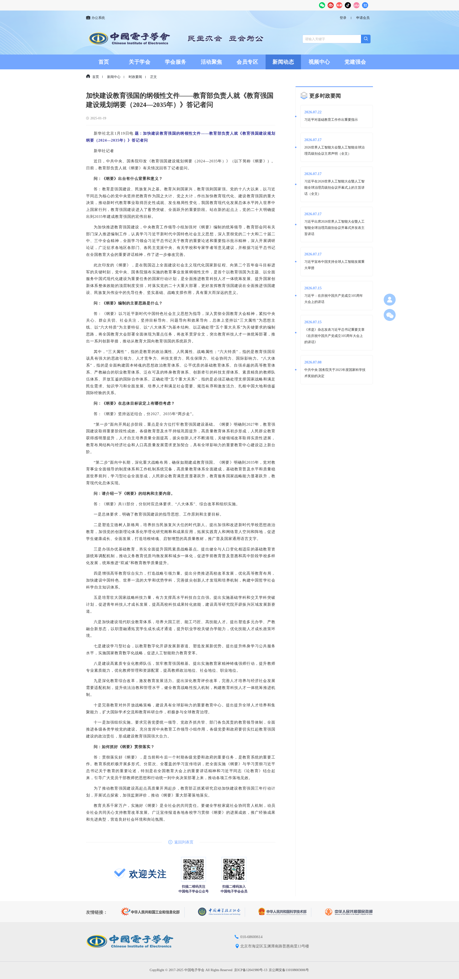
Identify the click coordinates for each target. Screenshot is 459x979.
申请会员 (363, 18)
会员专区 (247, 62)
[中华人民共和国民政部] (349, 912)
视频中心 (319, 62)
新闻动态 (283, 62)
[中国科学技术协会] (221, 912)
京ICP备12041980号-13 (250, 970)
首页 (103, 62)
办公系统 (98, 18)
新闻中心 (113, 77)
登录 (343, 18)
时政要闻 (135, 77)
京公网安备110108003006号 (289, 970)
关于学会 (139, 62)
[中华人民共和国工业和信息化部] (153, 912)
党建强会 (355, 62)
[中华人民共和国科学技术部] (284, 912)
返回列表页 (183, 842)
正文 (153, 77)
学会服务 (175, 62)
